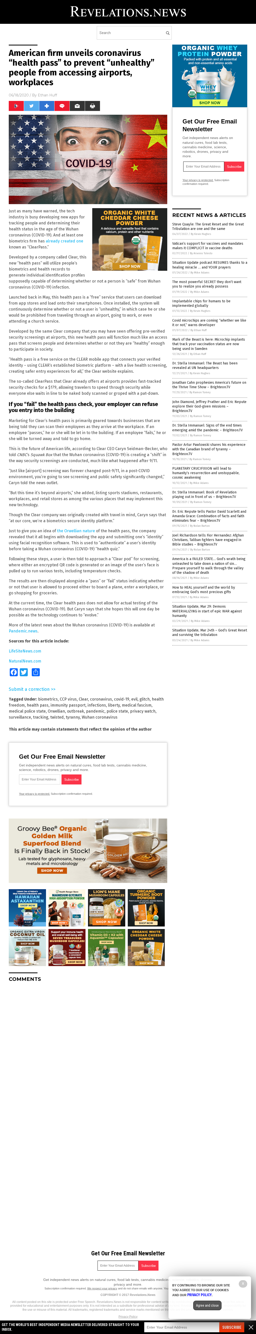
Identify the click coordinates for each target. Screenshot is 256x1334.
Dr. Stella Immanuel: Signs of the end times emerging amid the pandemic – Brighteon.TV (207, 427)
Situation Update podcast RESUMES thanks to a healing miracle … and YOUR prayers (209, 264)
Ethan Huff (47, 95)
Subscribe (231, 1327)
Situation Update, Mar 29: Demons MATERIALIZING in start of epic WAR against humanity (207, 611)
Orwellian (56, 711)
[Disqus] (88, 1048)
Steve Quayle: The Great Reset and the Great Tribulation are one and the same (208, 226)
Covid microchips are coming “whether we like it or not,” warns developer (209, 322)
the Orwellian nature (76, 530)
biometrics (48, 699)
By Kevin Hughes (201, 234)
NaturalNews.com (25, 661)
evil (134, 699)
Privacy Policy (128, 1316)
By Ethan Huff (198, 330)
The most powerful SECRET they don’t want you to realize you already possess (206, 284)
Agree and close (207, 1305)
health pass (37, 705)
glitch (145, 699)
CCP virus (68, 699)
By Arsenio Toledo (201, 253)
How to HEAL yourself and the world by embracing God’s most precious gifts (203, 589)
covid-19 (121, 699)
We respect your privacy (102, 1288)
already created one (64, 241)
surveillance (20, 717)
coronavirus (101, 699)
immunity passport (68, 705)
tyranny (73, 717)
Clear (83, 699)
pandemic (95, 711)
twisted (57, 717)
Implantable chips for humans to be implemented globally (201, 303)
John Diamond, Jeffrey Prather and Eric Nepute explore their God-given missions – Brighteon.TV (209, 406)
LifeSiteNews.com (25, 651)
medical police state (27, 711)
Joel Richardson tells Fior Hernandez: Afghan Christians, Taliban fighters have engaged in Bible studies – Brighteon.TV (208, 540)
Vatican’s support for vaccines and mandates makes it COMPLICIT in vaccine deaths (207, 245)
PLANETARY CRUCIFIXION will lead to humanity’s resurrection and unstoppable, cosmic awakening (206, 473)
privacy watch (143, 711)
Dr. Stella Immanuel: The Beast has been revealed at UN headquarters (205, 365)
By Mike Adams (199, 272)
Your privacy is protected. (34, 793)
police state (117, 711)
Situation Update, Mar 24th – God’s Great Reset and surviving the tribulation (209, 632)
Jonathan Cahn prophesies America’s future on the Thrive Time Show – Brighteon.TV (209, 384)
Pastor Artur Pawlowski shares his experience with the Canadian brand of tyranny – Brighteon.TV (209, 449)
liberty (114, 705)
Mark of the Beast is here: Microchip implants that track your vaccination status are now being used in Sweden (208, 344)
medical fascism (137, 705)
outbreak (75, 711)
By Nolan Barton (200, 525)
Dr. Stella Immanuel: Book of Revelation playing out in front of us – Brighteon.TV (204, 494)
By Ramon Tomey (200, 392)
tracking (40, 717)
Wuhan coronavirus (100, 717)
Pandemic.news (23, 631)
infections (97, 705)
